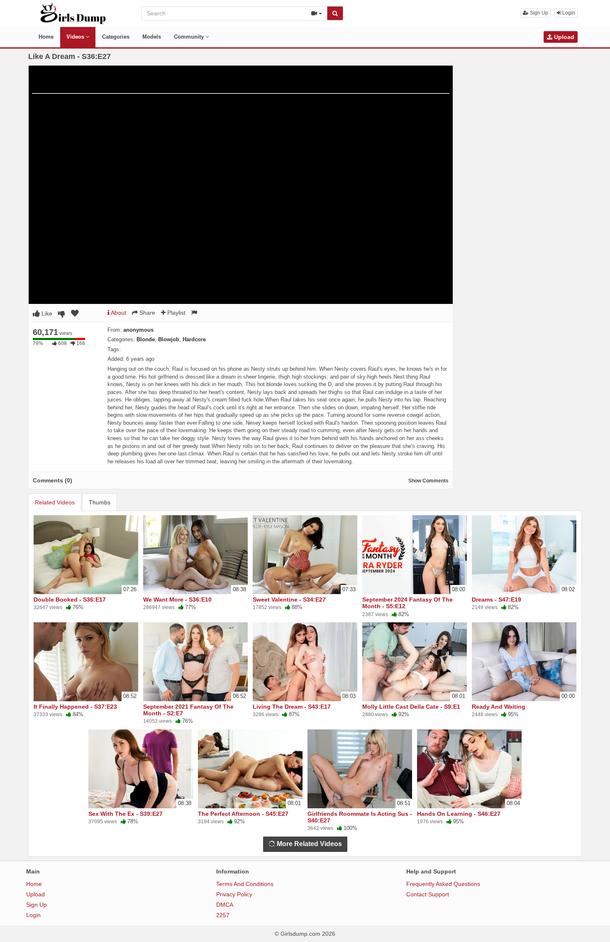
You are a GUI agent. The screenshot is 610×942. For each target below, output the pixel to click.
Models (151, 37)
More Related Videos (308, 843)
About (118, 312)
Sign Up (538, 13)
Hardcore (194, 339)
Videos (76, 37)
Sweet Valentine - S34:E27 (289, 599)
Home (46, 37)
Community (189, 37)
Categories (115, 37)
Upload (563, 37)
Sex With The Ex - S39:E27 (125, 813)
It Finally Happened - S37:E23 (75, 706)
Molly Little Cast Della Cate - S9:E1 (411, 706)
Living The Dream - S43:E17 (292, 706)
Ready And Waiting (498, 706)
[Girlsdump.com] (73, 13)
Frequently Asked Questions (443, 884)
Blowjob (168, 339)
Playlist (175, 312)
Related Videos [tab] (55, 502)
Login (568, 13)
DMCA (224, 904)
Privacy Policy (234, 894)
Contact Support (427, 894)
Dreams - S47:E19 (496, 599)
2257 (222, 915)
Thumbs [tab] (99, 502)
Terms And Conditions (244, 884)
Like (46, 313)
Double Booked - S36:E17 (70, 599)
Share (146, 312)
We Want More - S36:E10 (177, 599)
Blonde (146, 339)
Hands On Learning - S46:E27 (458, 813)
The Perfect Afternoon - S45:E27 (243, 813)
